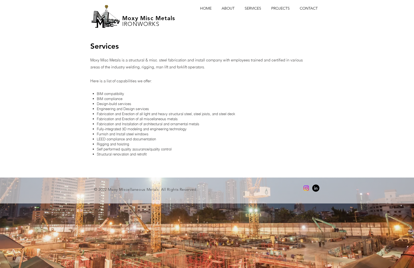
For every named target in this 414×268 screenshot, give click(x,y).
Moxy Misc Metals (148, 18)
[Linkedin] (315, 188)
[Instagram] (306, 188)
